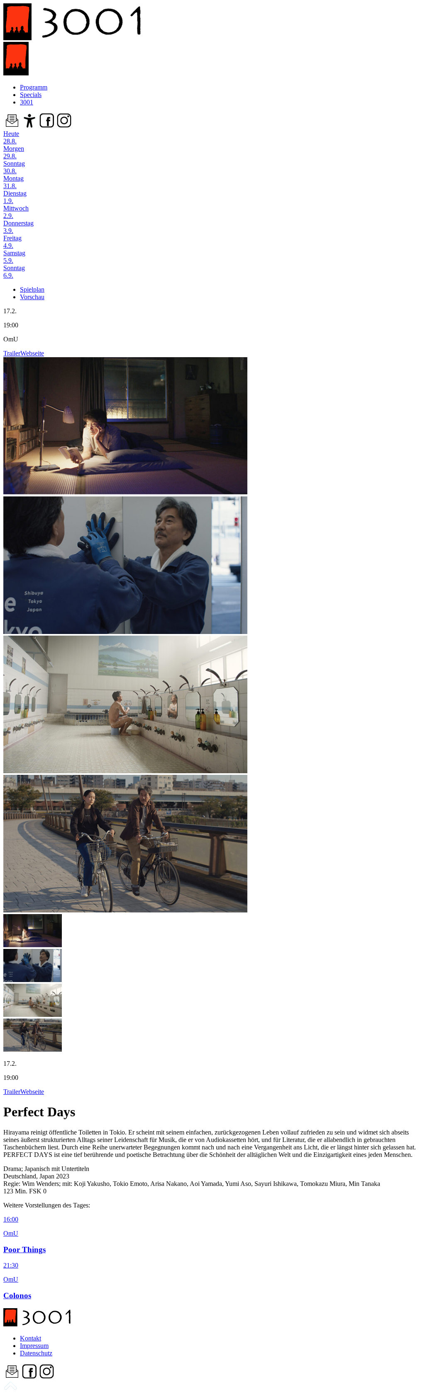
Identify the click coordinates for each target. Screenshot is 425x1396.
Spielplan (32, 289)
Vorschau (32, 296)
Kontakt (30, 1338)
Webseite (32, 353)
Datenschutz (36, 1353)
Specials (31, 94)
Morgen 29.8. (13, 152)
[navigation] (10, 1388)
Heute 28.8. (11, 137)
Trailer (11, 353)
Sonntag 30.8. (14, 167)
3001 (26, 102)
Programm (33, 87)
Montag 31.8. (13, 182)
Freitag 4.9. (12, 242)
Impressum (34, 1345)
